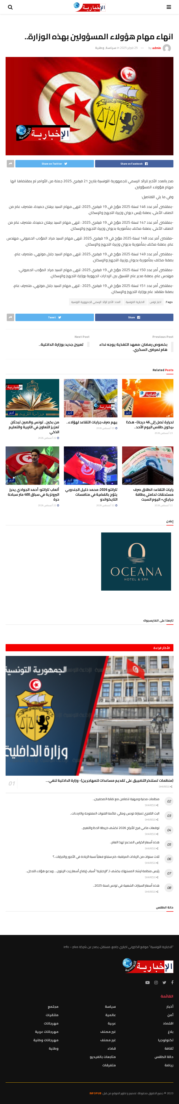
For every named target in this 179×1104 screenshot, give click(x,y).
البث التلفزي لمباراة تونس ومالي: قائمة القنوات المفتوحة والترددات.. (114, 813)
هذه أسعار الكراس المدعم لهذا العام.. (134, 842)
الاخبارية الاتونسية (135, 302)
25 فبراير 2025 (129, 47)
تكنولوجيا (165, 1040)
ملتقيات (52, 1015)
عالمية (110, 1015)
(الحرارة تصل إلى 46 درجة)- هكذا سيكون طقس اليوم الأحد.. (151, 424)
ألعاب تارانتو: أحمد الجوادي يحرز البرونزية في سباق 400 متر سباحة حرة (33, 494)
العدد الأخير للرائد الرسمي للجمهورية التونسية (95, 302)
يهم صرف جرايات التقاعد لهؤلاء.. (91, 422)
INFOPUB (95, 1093)
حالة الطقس (164, 1057)
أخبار (128, 413)
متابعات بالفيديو (103, 1057)
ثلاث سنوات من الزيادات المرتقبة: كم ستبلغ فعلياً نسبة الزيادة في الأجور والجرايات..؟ (106, 857)
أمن (170, 1015)
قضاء (111, 1048)
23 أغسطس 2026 (164, 433)
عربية (112, 1023)
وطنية (99, 47)
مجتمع (53, 1007)
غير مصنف (108, 1032)
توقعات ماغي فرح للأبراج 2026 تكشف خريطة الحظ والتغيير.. (120, 828)
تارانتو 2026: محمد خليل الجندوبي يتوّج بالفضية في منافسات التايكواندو (91, 494)
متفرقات (109, 1065)
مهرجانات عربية (47, 1032)
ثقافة (169, 1048)
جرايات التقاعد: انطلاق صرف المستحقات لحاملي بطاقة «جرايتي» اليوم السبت (154, 494)
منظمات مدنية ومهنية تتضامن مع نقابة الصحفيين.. (126, 799)
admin (156, 47)
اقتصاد (168, 1023)
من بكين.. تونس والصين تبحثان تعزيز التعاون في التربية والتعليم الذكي (34, 427)
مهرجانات (51, 1023)
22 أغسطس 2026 (47, 438)
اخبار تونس (155, 302)
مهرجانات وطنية (46, 1040)
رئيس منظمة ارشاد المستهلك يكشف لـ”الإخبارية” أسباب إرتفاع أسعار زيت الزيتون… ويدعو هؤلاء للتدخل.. (92, 871)
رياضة (169, 1065)
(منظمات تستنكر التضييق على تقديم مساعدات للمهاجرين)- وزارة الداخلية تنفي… (109, 780)
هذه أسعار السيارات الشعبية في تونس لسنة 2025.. (126, 885)
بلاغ (170, 1032)
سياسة (111, 47)
